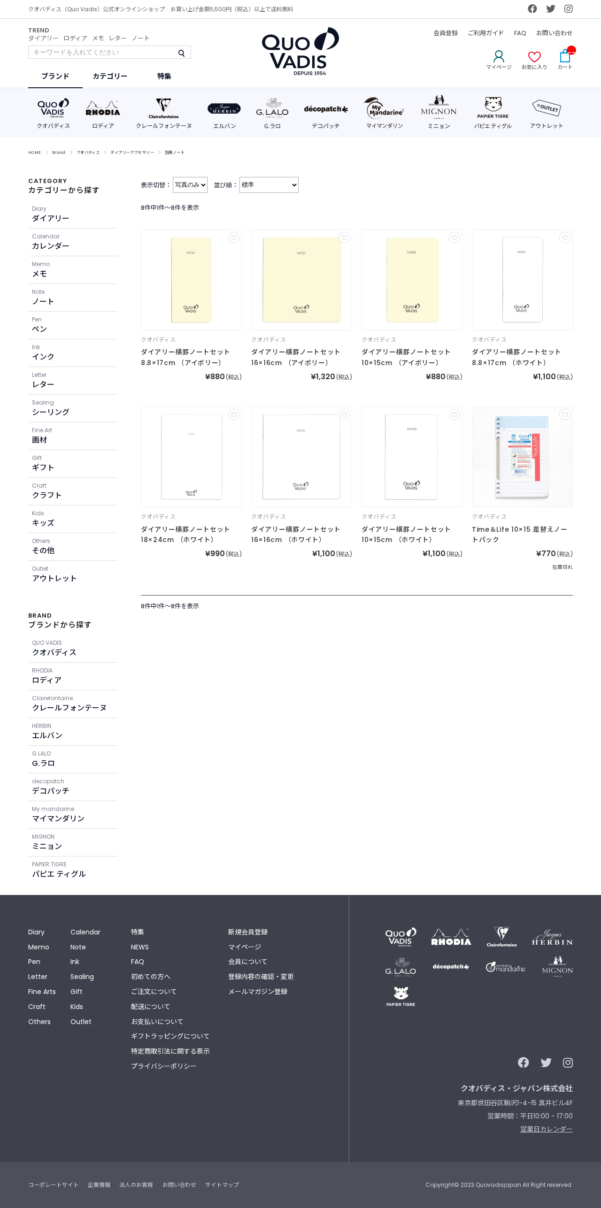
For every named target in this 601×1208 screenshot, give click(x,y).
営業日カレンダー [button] (546, 1129)
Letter (37, 976)
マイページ (244, 947)
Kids (76, 1006)
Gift (76, 991)
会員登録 (445, 33)
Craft (37, 1006)
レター (117, 38)
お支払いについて (157, 1021)
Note (78, 947)
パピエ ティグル (59, 869)
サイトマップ (222, 1185)
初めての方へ (150, 976)
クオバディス (88, 152)
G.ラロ (43, 759)
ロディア (75, 38)
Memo (38, 947)
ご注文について (154, 991)
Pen (34, 961)
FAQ (520, 33)
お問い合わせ (554, 33)
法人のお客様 (136, 1185)
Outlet (81, 1021)
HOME (34, 152)
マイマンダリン (58, 814)
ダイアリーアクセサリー (132, 152)
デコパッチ (50, 786)
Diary (36, 932)
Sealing (82, 976)
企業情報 (99, 1185)
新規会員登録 (248, 932)
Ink (74, 961)
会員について (248, 961)
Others (39, 1021)
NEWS (140, 947)
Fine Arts (42, 991)
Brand (59, 152)
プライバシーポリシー (164, 1066)
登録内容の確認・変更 (261, 976)
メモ (98, 38)
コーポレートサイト (53, 1185)
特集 (137, 932)
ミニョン (47, 842)
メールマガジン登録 (257, 991)
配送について (150, 1006)
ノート (140, 38)
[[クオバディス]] (191, 279)
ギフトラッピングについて (170, 1036)
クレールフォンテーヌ (69, 703)
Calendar (85, 932)
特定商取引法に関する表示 (170, 1051)
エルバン (47, 731)
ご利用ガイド (486, 33)
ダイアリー (43, 38)
